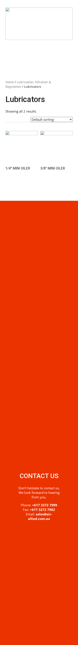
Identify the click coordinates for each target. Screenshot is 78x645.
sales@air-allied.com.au (40, 516)
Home (9, 82)
